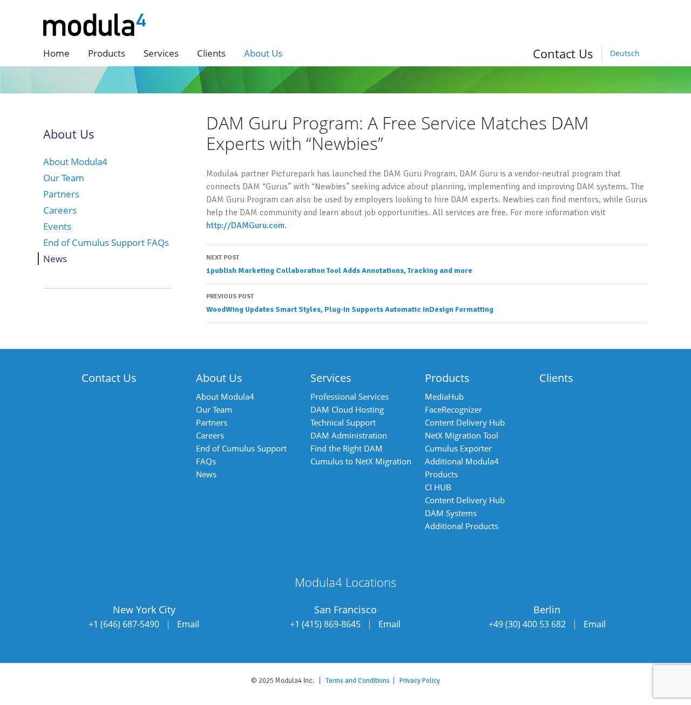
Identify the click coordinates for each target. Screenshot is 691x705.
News (55, 258)
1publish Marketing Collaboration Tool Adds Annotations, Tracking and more (339, 264)
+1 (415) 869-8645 (325, 624)
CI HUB (438, 487)
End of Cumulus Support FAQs (106, 242)
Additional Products (461, 526)
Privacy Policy (419, 680)
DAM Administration (348, 435)
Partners (61, 194)
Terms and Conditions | (362, 680)
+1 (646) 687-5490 (124, 624)
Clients (211, 53)
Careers (60, 210)
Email (188, 624)
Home (56, 53)
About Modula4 (75, 161)
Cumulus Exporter (458, 448)
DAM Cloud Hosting (347, 409)
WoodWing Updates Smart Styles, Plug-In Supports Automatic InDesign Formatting (349, 303)
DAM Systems (451, 513)
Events (57, 226)
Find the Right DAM (346, 448)
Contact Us (563, 53)
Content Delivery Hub (465, 422)
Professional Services (349, 396)
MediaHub (444, 396)
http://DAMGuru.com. (246, 225)
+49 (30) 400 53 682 (527, 624)
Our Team (63, 178)
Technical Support (343, 422)
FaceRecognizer (453, 409)
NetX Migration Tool (461, 435)
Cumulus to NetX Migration (360, 461)
